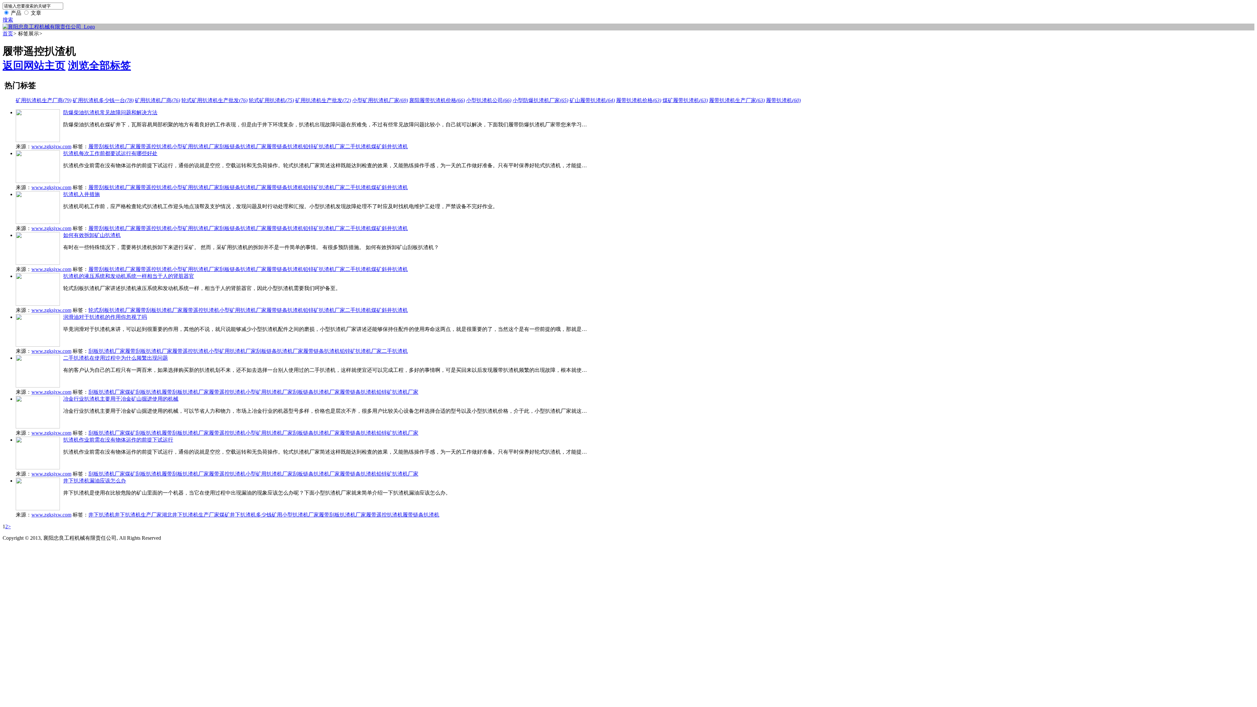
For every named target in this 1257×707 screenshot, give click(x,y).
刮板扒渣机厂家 (106, 351)
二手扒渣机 (358, 146)
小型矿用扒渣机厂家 (380, 100)
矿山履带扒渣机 (592, 100)
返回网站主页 (34, 65)
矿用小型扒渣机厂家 (295, 514)
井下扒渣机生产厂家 (138, 514)
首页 (8, 33)
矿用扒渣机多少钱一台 (103, 100)
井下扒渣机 (101, 514)
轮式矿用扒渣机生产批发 (214, 100)
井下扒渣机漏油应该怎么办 (94, 480)
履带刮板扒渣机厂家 (112, 146)
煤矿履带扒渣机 (685, 100)
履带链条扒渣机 (284, 146)
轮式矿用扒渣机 (271, 100)
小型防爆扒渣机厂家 (540, 100)
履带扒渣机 (783, 100)
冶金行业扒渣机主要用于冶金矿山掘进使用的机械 (120, 399)
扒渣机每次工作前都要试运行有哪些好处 (110, 153)
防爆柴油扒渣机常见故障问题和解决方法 (110, 112)
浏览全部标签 (99, 65)
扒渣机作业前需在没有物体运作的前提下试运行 (118, 440)
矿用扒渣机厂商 (157, 100)
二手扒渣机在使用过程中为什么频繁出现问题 (115, 358)
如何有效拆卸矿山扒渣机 (92, 235)
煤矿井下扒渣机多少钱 (245, 514)
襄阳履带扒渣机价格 (437, 100)
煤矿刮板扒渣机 (143, 392)
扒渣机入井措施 (81, 194)
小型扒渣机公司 (488, 100)
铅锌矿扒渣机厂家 (324, 146)
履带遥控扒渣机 (154, 146)
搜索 (8, 20)
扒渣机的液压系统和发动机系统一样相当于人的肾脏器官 (128, 276)
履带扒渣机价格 (638, 100)
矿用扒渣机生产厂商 (43, 100)
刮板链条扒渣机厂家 (242, 146)
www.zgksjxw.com (51, 146)
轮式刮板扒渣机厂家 (112, 310)
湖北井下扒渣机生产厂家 (190, 514)
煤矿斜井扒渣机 (389, 146)
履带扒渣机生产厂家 (737, 100)
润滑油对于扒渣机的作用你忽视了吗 (105, 317)
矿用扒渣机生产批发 (323, 100)
